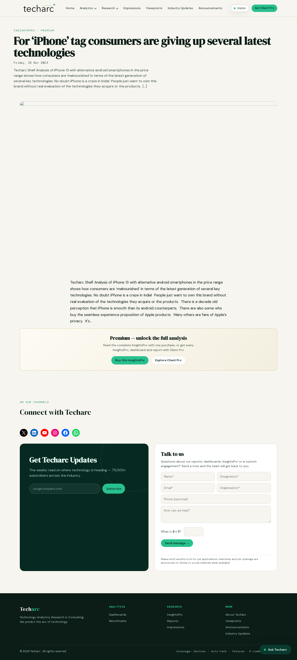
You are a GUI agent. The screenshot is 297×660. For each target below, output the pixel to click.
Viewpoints (154, 8)
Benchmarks (118, 621)
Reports (173, 621)
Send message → (177, 543)
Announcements (210, 8)
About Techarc (235, 615)
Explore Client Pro (168, 360)
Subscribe (113, 489)
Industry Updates (180, 8)
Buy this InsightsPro (130, 360)
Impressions (132, 8)
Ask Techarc (277, 650)
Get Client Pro (264, 8)
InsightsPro (175, 615)
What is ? (171, 531)
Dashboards (117, 615)
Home (70, 8)
